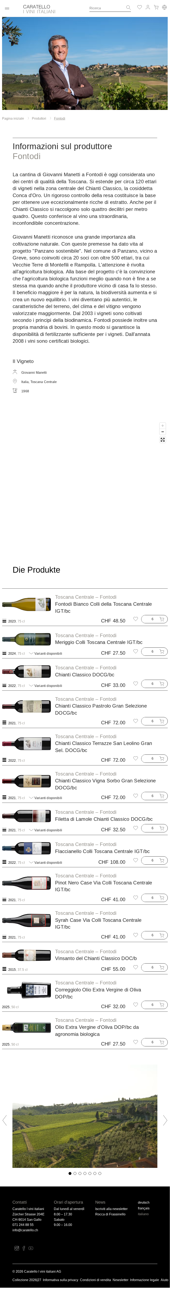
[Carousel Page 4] (84, 1173)
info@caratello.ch (25, 1230)
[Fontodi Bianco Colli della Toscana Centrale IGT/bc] (26, 604)
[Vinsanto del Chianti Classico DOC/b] (26, 955)
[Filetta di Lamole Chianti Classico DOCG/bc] (26, 816)
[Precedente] (7, 1120)
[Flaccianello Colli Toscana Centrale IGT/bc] (26, 848)
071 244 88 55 (23, 1225)
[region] (85, 483)
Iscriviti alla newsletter (111, 1209)
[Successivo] (162, 1120)
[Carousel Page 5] (89, 1173)
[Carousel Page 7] (99, 1173)
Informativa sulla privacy (60, 1280)
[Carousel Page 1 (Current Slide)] (70, 1173)
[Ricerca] (127, 8)
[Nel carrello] (163, 619)
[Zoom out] (163, 432)
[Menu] (7, 8)
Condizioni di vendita (95, 1280)
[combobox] (106, 8)
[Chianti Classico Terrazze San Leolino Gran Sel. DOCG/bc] (26, 743)
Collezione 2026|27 (26, 1280)
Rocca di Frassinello (110, 1214)
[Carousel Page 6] (94, 1173)
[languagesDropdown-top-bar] (164, 7)
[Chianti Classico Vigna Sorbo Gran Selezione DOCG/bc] (26, 781)
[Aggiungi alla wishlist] (135, 619)
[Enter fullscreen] (163, 440)
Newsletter (120, 1280)
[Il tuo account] (148, 7)
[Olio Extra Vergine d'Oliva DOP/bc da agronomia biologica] (26, 1027)
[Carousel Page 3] (79, 1173)
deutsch (144, 1202)
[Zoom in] (163, 426)
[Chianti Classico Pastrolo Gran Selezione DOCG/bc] (26, 706)
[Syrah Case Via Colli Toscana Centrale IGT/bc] (26, 920)
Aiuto (164, 1280)
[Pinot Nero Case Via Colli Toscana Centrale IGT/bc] (26, 883)
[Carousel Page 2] (75, 1173)
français (144, 1208)
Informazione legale (144, 1280)
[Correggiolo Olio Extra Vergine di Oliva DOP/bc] (26, 990)
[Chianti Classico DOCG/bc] (26, 671)
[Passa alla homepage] (53, 10)
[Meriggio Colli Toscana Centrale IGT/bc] (26, 639)
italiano (143, 1214)
